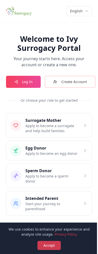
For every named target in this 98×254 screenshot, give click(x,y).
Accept (49, 245)
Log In (27, 81)
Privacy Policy (66, 234)
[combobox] (79, 11)
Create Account (74, 81)
